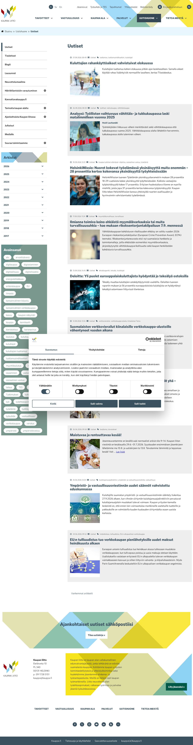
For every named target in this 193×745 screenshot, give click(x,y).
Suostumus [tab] (51, 349)
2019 (6, 220)
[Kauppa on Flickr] (118, 724)
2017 (6, 236)
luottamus (103, 57)
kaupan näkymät (26, 315)
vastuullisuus (150, 480)
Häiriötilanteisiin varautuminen (21, 90)
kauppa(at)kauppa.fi (131, 740)
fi (51, 7)
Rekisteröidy (146, 7)
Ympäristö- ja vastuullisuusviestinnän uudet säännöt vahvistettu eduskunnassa (120, 487)
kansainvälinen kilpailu (17, 300)
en (60, 7)
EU (28, 286)
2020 (6, 212)
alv (7, 257)
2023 (6, 189)
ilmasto (9, 293)
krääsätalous (104, 534)
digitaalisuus (12, 271)
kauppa (9, 322)
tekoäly (113, 270)
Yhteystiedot (131, 7)
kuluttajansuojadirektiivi (108, 480)
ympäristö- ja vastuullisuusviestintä (131, 480)
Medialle (9, 134)
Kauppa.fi (56, 740)
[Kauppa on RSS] (111, 724)
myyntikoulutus (13, 365)
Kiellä (53, 403)
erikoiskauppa (13, 286)
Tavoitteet (42, 18)
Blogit (8, 64)
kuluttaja (25, 336)
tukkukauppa (112, 108)
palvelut (28, 372)
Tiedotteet (10, 55)
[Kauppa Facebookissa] (75, 724)
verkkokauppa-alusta (119, 321)
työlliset (103, 108)
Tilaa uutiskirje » (96, 635)
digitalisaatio (31, 271)
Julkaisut (9, 125)
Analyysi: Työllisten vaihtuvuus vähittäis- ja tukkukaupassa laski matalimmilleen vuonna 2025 (119, 115)
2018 (6, 228)
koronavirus (30, 329)
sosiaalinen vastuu (133, 162)
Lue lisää (120, 451)
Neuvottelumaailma (15, 81)
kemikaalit (25, 322)
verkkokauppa (13, 423)
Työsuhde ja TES (98, 7)
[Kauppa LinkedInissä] (104, 724)
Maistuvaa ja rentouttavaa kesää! (96, 435)
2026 (6, 166)
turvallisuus (119, 216)
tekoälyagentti (104, 270)
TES (20, 387)
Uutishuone (146, 18)
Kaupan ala (98, 18)
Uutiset (93, 57)
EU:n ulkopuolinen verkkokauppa (132, 534)
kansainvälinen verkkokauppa (20, 307)
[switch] (79, 391)
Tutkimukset (12, 394)
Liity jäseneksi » (176, 686)
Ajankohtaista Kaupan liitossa (20, 116)
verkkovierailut (104, 321)
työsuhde (10, 416)
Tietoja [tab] (141, 349)
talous (9, 387)
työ (7, 401)
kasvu (9, 315)
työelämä (144, 162)
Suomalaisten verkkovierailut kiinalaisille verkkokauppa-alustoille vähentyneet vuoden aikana (120, 328)
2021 (6, 205)
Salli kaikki (140, 403)
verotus (30, 423)
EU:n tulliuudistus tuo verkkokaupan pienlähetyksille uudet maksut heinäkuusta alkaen (121, 541)
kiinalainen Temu (134, 321)
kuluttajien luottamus (16, 351)
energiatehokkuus (15, 279)
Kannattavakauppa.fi (16, 99)
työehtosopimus (24, 401)
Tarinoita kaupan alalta (16, 108)
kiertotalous (12, 329)
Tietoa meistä (174, 18)
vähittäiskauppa (123, 108)
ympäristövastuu (31, 430)
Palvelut (122, 18)
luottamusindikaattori (116, 57)
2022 (6, 197)
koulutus (10, 336)
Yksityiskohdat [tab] (96, 349)
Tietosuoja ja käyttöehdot (78, 740)
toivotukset (112, 429)
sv (56, 7)
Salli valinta (96, 403)
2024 (6, 181)
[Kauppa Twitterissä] (82, 724)
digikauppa (11, 264)
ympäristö (11, 430)
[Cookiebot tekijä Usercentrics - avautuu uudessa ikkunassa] (148, 339)
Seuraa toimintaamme (16, 143)
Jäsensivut (82, 7)
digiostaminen (31, 264)
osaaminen (11, 372)
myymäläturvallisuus (106, 216)
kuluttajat (129, 57)
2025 (6, 174)
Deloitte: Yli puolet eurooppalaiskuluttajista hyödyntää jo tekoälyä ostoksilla (129, 276)
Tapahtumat (116, 7)
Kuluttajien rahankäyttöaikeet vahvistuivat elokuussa (111, 63)
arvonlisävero (22, 257)
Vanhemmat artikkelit (82, 593)
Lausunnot (10, 73)
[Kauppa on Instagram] (89, 724)
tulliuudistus (114, 534)
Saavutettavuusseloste (106, 740)
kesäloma (103, 429)
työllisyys (27, 409)
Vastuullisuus (70, 18)
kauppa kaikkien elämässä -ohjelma (112, 162)
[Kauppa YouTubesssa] (96, 724)
